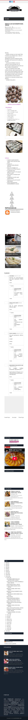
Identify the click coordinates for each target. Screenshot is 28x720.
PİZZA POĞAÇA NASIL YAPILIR (13, 584)
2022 (7, 565)
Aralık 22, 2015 (19, 333)
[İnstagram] (16, 1)
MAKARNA (6, 707)
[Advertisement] (14, 15)
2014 (7, 631)
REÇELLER (13, 708)
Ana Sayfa (14, 417)
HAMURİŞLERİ (14, 702)
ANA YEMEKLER (8, 699)
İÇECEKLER (16, 713)
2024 (7, 562)
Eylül (8, 617)
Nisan (8, 625)
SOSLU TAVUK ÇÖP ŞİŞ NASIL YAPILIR (15, 607)
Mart (8, 626)
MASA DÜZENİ (10, 596)
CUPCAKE (22, 700)
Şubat (8, 628)
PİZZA (9, 708)
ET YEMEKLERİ (13, 701)
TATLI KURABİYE (11, 709)
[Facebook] (10, 1)
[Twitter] (12, 1)
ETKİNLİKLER (19, 701)
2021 (7, 567)
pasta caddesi (12, 333)
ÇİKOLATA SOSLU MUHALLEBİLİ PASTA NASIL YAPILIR (17, 513)
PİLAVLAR (6, 708)
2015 (7, 576)
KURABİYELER (21, 705)
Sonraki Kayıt (7, 417)
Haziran (8, 622)
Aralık (8, 577)
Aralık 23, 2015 (13, 366)
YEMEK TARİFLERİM (16, 33)
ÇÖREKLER (22, 712)
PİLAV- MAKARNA (20, 707)
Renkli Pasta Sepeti (13, 302)
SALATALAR (18, 708)
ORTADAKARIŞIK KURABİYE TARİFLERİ (12, 32)
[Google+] (14, 1)
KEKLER (19, 704)
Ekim (8, 616)
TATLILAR (19, 709)
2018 (7, 571)
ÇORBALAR (15, 712)
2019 (7, 570)
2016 (7, 574)
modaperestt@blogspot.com (16, 365)
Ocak (8, 629)
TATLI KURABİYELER (8, 33)
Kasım (8, 614)
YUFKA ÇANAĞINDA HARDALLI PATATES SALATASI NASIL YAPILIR (16, 523)
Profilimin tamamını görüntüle (10, 643)
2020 (7, 568)
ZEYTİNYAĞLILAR (7, 712)
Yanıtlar (12, 285)
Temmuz (9, 620)
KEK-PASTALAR (13, 704)
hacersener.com (9, 641)
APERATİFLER (18, 699)
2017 (7, 573)
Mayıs (8, 623)
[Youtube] (18, 1)
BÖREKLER (11, 700)
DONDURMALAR (6, 701)
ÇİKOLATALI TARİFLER (8, 713)
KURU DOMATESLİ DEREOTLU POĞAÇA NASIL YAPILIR (17, 503)
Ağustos (8, 619)
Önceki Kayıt (21, 417)
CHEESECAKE (17, 700)
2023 (7, 564)
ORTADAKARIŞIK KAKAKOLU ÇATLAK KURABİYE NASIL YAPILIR (13, 31)
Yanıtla (10, 282)
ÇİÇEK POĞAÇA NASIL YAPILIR (13, 600)
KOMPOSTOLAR (13, 705)
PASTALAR (14, 707)
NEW (9, 707)
